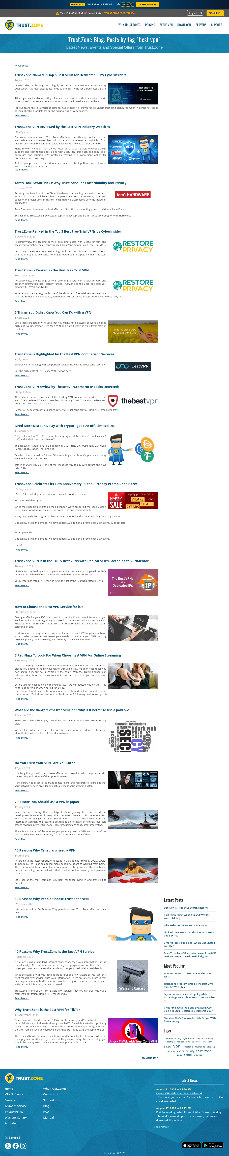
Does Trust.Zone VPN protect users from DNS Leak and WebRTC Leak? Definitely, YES (190, 951)
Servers (201, 25)
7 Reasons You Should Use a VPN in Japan (47, 802)
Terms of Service (16, 1102)
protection (207, 1038)
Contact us (50, 1091)
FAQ (46, 1108)
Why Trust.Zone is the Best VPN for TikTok (47, 1010)
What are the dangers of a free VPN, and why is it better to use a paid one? (73, 710)
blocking (211, 1043)
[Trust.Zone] (24, 25)
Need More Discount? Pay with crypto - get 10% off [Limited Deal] (66, 426)
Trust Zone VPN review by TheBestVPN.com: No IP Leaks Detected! (67, 387)
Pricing (150, 25)
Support (216, 25)
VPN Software (14, 1091)
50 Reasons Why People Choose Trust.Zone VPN (52, 899)
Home (9, 1085)
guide (179, 1051)
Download (184, 25)
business (196, 1038)
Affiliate (10, 1120)
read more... (22, 115)
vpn (176, 1042)
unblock (188, 1051)
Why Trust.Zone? (129, 25)
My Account (215, 13)
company (209, 1035)
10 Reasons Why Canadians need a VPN (45, 850)
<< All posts (21, 65)
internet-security (173, 1035)
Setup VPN (166, 25)
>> (120, 13)
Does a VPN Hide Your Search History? (186, 904)
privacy (167, 1043)
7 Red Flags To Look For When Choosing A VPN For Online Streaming (68, 655)
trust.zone (204, 1047)
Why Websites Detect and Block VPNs (185, 922)
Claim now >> (147, 4)
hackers (180, 1038)
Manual (48, 1114)
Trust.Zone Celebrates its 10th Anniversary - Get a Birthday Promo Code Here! (76, 484)
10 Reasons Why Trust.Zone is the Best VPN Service (54, 951)
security (171, 1047)
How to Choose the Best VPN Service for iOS (49, 607)
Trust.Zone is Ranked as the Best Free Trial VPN (52, 270)
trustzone (200, 1043)
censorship (187, 1043)
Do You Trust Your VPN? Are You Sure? (45, 763)
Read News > (162, 1123)
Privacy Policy (14, 1108)
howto (200, 1035)
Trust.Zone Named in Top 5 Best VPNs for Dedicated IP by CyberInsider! (70, 75)
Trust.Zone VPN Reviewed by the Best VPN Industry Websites (62, 127)
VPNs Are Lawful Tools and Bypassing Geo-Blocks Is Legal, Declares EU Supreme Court (188, 1006)
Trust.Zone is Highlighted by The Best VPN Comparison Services (64, 354)
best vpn (171, 1038)
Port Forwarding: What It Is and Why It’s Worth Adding (188, 1108)
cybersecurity (185, 1048)
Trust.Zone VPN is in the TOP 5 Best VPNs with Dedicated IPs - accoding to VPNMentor (82, 561)
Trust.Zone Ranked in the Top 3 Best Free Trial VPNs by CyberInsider (68, 231)
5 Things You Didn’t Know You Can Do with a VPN (53, 312)
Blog (46, 1102)
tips (188, 1038)
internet (198, 1051)
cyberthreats (189, 1035)
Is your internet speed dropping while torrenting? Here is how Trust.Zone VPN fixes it (190, 994)
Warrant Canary (16, 1114)
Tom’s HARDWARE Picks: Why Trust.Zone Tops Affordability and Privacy (70, 183)
